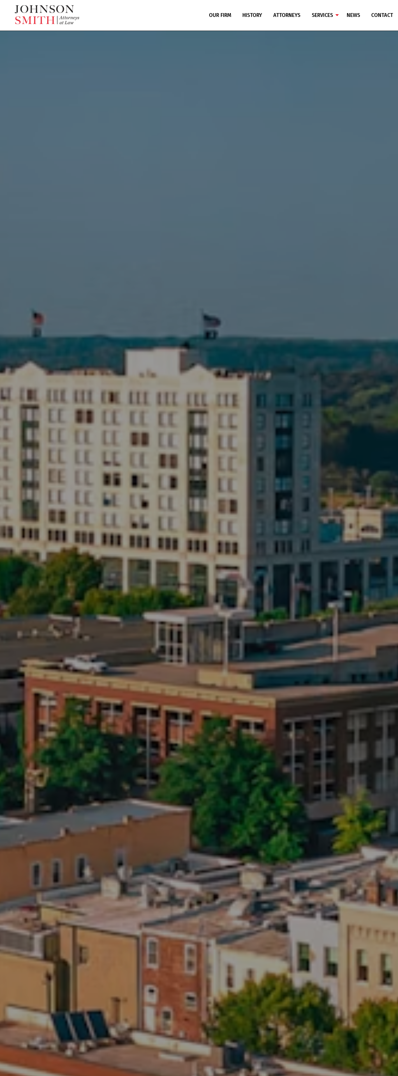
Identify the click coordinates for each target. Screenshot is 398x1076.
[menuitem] (220, 15)
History (252, 15)
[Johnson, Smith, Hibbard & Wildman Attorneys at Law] (47, 14)
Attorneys (286, 15)
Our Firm (220, 15)
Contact (382, 15)
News (353, 15)
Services (322, 15)
